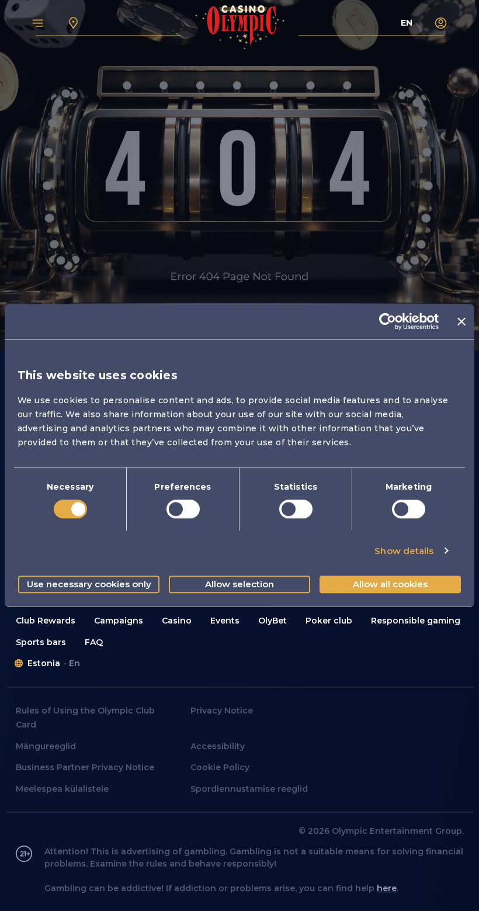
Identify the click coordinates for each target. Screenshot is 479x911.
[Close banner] (461, 321)
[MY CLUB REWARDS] (441, 23)
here (387, 888)
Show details (403, 550)
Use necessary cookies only (89, 584)
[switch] (183, 509)
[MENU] (38, 23)
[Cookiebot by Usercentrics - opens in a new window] (387, 321)
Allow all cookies (390, 584)
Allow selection (239, 584)
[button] (45, 621)
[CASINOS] (73, 23)
